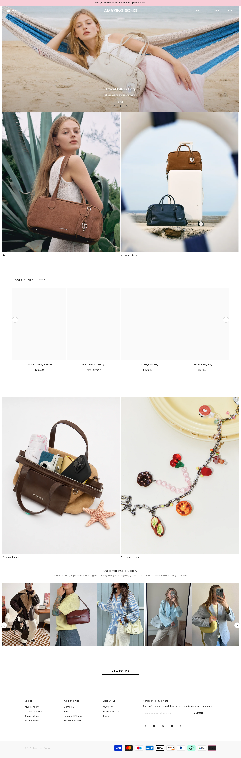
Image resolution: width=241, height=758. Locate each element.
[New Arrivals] (179, 182)
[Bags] (61, 182)
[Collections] (61, 475)
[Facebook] (146, 726)
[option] (120, 3)
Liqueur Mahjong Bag (93, 364)
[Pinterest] (163, 726)
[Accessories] (180, 475)
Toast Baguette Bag (147, 364)
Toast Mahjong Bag (202, 364)
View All (42, 279)
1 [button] (114, 106)
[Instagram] (154, 726)
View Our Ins (120, 671)
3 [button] (127, 106)
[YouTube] (180, 726)
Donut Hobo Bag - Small (39, 364)
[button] (5, 58)
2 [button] (120, 106)
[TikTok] (172, 726)
